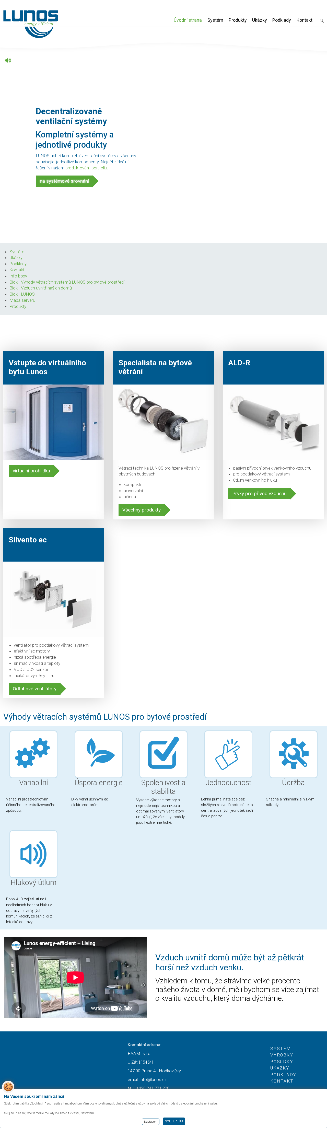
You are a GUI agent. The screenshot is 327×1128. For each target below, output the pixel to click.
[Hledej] (322, 21)
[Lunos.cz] (31, 24)
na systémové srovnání (64, 181)
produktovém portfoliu (86, 167)
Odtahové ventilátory (34, 689)
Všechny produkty (141, 510)
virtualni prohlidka (31, 471)
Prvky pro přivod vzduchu (259, 493)
